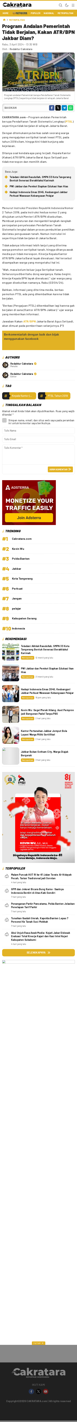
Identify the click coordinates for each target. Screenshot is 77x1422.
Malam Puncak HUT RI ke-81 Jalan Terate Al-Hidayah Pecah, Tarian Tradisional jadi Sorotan (41, 876)
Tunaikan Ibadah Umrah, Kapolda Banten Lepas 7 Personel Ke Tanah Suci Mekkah (39, 920)
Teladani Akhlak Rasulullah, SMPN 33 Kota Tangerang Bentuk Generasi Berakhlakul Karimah (40, 178)
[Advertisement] (38, 1271)
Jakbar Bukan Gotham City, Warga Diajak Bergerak (44, 753)
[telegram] (64, 108)
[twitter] (58, 108)
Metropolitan (17, 20)
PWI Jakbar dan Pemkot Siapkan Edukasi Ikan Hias (39, 186)
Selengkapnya (36, 952)
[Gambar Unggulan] (38, 90)
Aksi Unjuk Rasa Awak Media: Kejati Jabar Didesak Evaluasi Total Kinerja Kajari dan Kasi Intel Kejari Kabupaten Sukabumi (40, 936)
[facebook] (51, 108)
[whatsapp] (70, 108)
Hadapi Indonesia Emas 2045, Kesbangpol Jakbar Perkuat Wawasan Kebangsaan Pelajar (39, 194)
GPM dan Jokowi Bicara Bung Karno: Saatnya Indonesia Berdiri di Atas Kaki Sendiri (37, 891)
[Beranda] (4, 20)
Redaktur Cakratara (21, 49)
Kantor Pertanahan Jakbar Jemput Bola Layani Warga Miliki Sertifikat (44, 732)
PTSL (69, 121)
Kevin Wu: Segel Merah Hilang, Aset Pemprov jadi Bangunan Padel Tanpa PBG (47, 712)
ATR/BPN (29, 321)
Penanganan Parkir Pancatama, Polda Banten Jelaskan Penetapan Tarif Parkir (43, 905)
